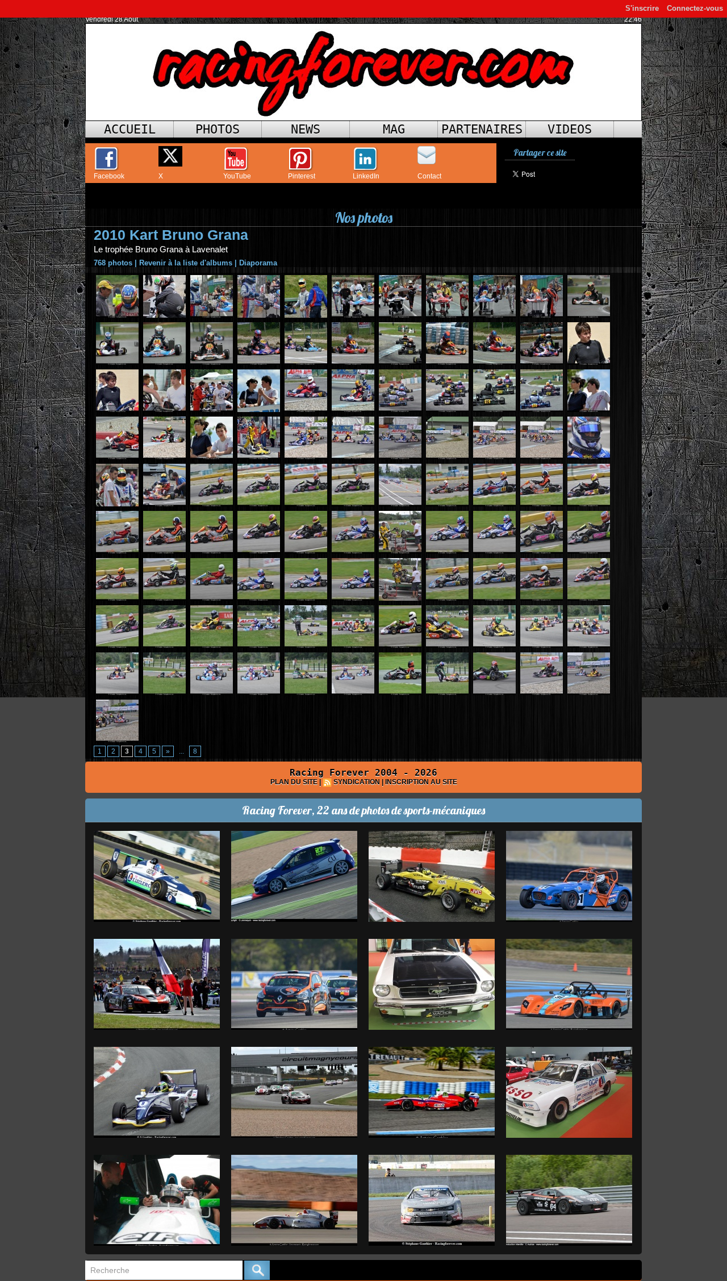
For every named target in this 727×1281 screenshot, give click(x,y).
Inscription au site (421, 782)
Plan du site (293, 782)
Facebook (109, 176)
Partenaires (482, 129)
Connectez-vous (695, 8)
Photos (217, 129)
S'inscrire (642, 8)
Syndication (356, 782)
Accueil (130, 129)
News (305, 129)
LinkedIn (366, 176)
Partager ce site (539, 152)
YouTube (237, 176)
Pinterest (301, 176)
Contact (429, 176)
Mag (394, 129)
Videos (570, 129)
